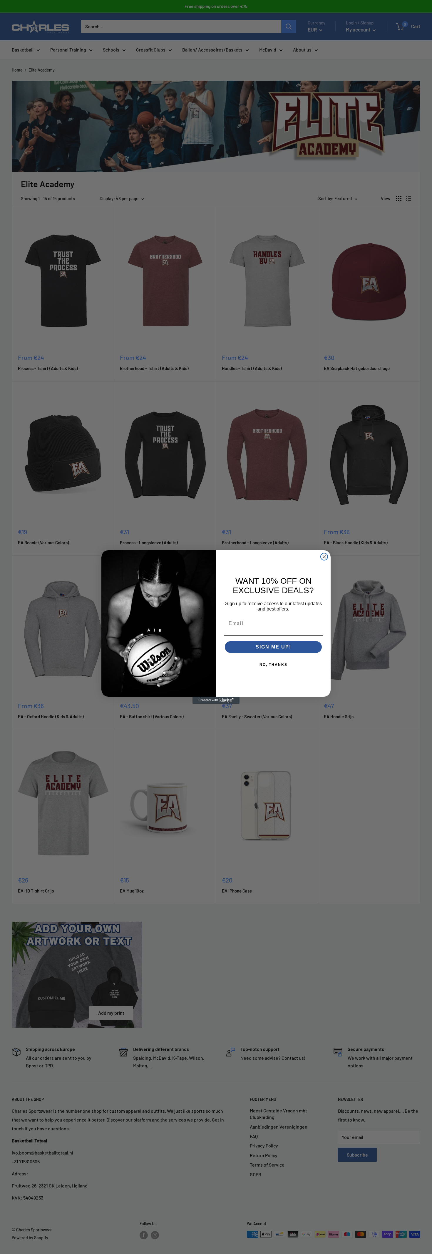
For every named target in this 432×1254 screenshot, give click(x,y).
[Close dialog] (324, 556)
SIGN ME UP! (273, 646)
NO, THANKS (273, 665)
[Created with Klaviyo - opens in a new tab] (216, 700)
